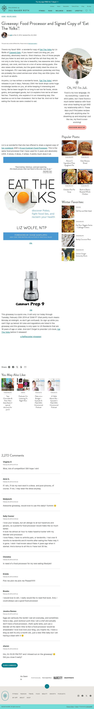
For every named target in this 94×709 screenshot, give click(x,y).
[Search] (90, 11)
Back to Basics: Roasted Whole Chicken (85, 191)
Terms (76, 706)
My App (89, 6)
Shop (83, 6)
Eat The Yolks (46, 49)
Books (69, 10)
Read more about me (77, 127)
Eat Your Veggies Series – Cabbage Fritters (84, 226)
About (58, 6)
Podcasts (61, 694)
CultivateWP (89, 706)
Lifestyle (78, 10)
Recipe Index (11, 16)
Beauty (44, 694)
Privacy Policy (70, 706)
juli (11, 35)
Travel (31, 694)
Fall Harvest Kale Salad (84, 211)
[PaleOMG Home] (15, 8)
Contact (52, 6)
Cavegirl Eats (15, 52)
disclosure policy (32, 43)
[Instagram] (78, 696)
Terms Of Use (75, 6)
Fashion (23, 694)
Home (3, 16)
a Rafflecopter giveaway (30, 336)
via (30, 243)
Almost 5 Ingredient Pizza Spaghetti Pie (69, 163)
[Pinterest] (90, 696)
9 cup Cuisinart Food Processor (33, 148)
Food (50, 10)
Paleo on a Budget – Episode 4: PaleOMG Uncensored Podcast (38, 402)
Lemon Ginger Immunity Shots (81, 254)
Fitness (42, 10)
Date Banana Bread (85, 162)
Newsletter (66, 6)
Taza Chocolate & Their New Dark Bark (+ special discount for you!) (7, 403)
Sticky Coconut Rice (83, 239)
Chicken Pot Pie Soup (69, 190)
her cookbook (7, 148)
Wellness (59, 10)
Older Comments (9, 665)
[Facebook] (82, 696)
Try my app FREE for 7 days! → (47, 2)
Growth (53, 694)
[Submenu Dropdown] (45, 10)
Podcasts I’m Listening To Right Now (23, 398)
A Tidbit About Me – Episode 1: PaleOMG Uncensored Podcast (54, 402)
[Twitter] (86, 696)
